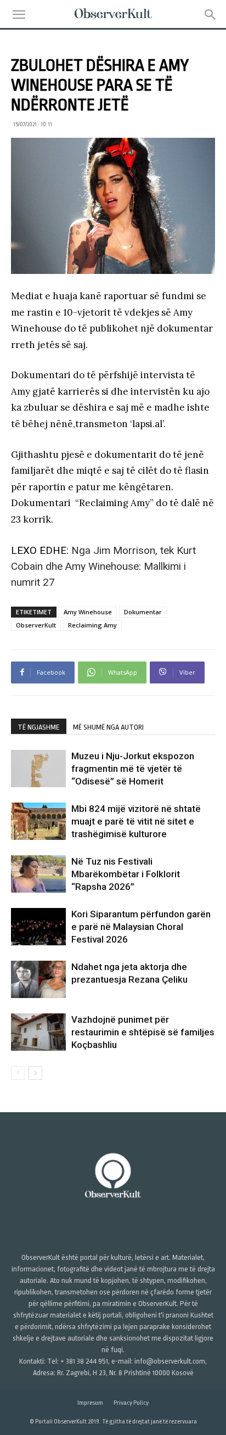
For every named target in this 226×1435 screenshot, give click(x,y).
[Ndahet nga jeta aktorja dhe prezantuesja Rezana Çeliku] (38, 980)
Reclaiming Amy (92, 625)
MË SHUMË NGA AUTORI (108, 727)
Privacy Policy (131, 1402)
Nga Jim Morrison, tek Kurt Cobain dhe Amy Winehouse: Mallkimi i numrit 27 (103, 566)
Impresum (90, 1402)
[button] (18, 15)
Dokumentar (143, 612)
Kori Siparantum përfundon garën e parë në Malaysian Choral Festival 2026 (141, 927)
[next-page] (35, 1073)
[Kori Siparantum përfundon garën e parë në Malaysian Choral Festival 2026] (38, 927)
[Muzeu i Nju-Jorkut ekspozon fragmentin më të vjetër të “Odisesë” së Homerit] (38, 769)
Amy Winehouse (88, 612)
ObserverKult (36, 625)
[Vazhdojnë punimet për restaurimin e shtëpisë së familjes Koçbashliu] (38, 1032)
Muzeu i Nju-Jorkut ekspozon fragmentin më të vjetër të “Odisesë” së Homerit (132, 768)
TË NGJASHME (39, 727)
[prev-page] (18, 1073)
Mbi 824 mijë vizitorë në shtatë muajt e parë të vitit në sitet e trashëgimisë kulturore (136, 821)
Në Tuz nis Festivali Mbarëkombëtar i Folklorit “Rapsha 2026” (125, 874)
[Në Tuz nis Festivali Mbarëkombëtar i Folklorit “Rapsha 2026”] (38, 874)
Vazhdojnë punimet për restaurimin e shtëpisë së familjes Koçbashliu (142, 1032)
